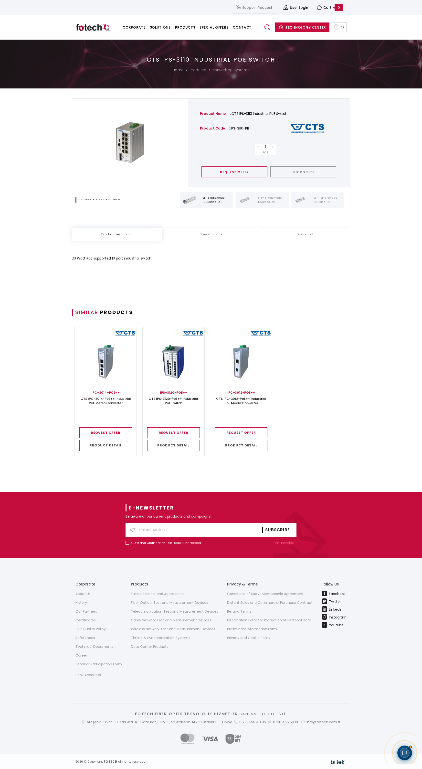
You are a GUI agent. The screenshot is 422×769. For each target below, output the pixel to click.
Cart (331, 7)
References (85, 637)
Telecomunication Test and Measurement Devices (174, 611)
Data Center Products (149, 646)
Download (305, 234)
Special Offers (214, 27)
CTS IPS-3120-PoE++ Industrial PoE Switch (173, 401)
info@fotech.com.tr (323, 722)
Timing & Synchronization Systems (160, 637)
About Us (83, 593)
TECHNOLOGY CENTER (305, 27)
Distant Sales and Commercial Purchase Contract (270, 602)
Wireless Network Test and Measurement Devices (173, 629)
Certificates (85, 620)
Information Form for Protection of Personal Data (269, 620)
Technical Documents (94, 646)
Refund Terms (239, 611)
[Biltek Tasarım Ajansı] (338, 761)
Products (185, 27)
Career (81, 655)
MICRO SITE (303, 172)
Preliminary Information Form (252, 629)
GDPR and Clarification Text (151, 543)
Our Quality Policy (90, 629)
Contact (242, 27)
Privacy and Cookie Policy (248, 637)
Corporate (134, 27)
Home (178, 69)
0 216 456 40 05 (252, 722)
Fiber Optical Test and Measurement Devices (169, 602)
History (81, 602)
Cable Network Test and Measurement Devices (171, 620)
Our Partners (86, 611)
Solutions (160, 27)
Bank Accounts (88, 674)
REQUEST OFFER (234, 172)
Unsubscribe (284, 543)
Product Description (117, 234)
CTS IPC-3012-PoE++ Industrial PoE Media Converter (241, 401)
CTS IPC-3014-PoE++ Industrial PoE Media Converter (106, 401)
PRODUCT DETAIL (106, 445)
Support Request (257, 7)
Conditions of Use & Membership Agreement (265, 593)
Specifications (211, 234)
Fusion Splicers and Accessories (157, 593)
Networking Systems (231, 69)
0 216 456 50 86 (286, 722)
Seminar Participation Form (98, 664)
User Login (299, 7)
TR (342, 27)
